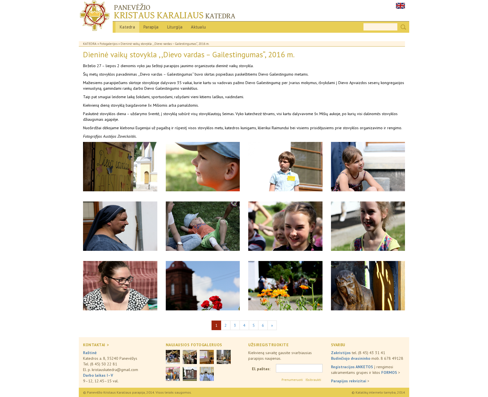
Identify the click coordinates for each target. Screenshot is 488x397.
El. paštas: (261, 368)
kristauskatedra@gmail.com (115, 369)
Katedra (127, 27)
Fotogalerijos (108, 44)
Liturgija (175, 27)
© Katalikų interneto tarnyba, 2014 (378, 392)
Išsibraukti (313, 380)
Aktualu (198, 27)
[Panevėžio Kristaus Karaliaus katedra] (244, 16)
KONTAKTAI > (96, 344)
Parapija (150, 27)
